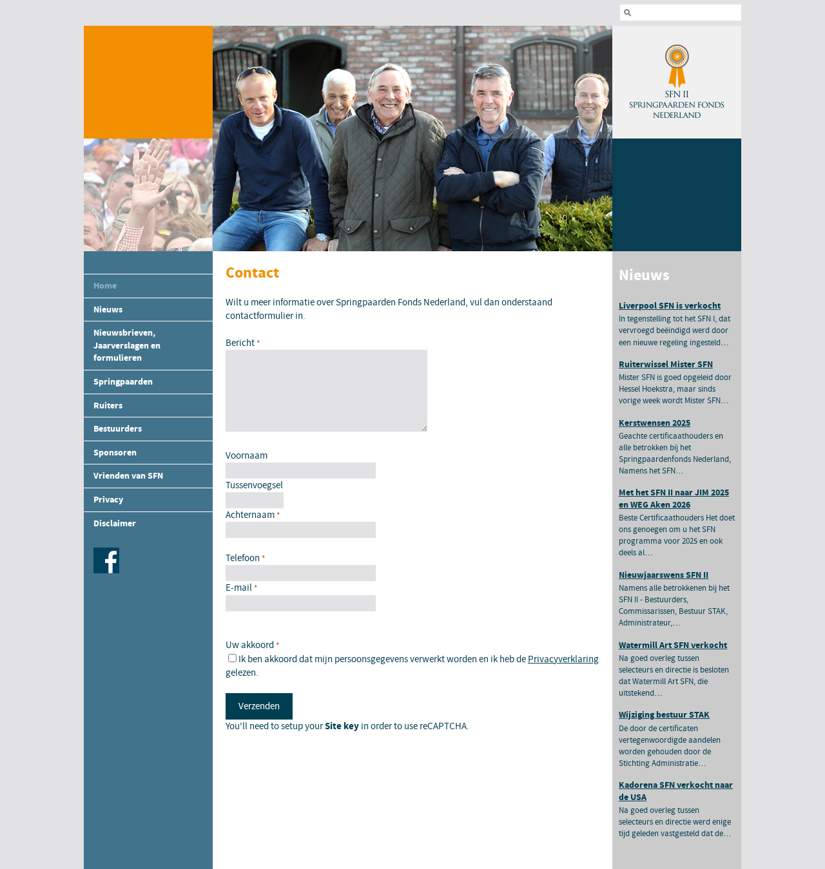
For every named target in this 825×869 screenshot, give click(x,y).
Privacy (108, 499)
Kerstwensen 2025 (654, 422)
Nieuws (107, 309)
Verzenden (259, 706)
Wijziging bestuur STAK (664, 714)
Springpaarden (123, 381)
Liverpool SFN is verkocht (670, 305)
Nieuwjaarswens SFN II (663, 574)
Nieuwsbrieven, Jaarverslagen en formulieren (126, 345)
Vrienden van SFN (128, 475)
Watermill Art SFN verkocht (673, 645)
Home (105, 285)
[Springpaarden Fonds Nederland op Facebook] (105, 570)
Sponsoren (115, 452)
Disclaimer (114, 523)
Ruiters (107, 405)
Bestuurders (117, 428)
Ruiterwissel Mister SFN (666, 364)
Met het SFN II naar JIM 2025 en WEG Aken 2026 (674, 498)
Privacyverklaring (563, 659)
